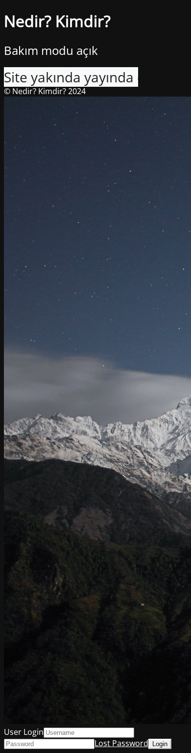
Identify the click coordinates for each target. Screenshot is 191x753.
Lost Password (121, 743)
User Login (24, 732)
